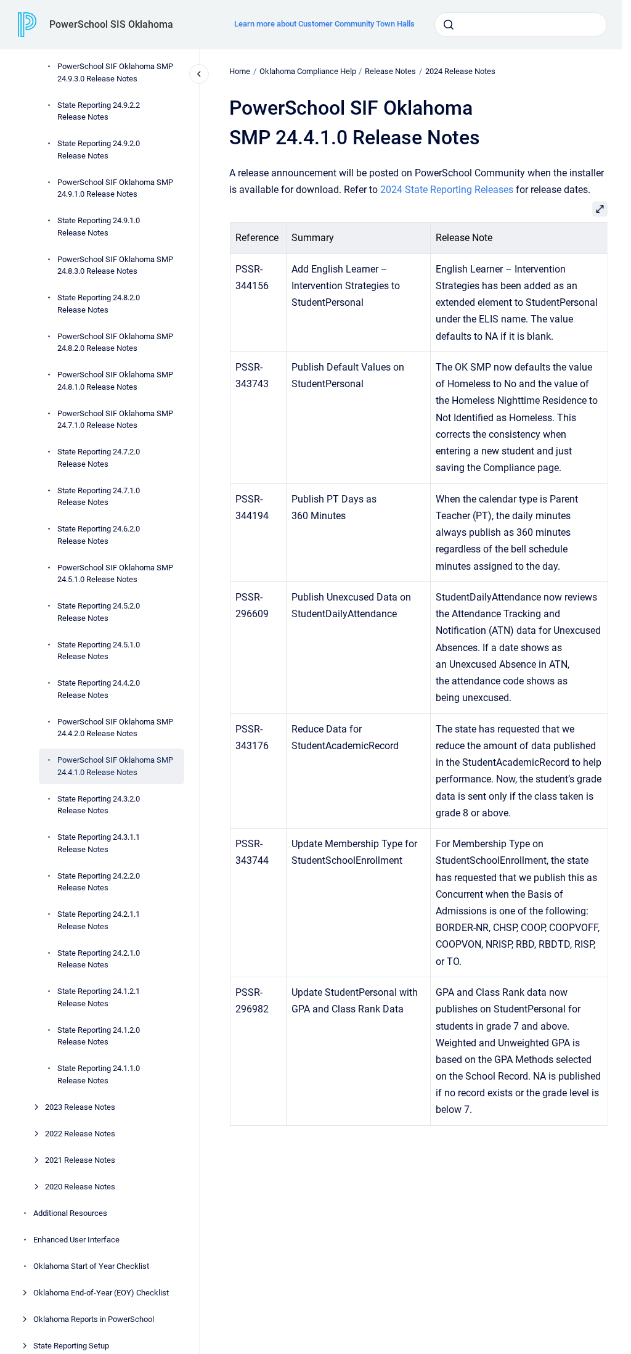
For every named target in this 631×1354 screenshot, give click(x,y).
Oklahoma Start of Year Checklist (91, 1266)
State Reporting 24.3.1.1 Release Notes (98, 843)
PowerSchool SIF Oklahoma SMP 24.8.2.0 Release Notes (115, 342)
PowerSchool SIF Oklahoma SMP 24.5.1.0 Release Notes (115, 574)
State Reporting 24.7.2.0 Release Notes (98, 458)
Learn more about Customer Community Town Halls (324, 23)
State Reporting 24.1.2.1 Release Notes (98, 997)
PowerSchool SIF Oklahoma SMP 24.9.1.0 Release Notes (115, 188)
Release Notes (390, 71)
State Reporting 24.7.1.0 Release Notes (98, 496)
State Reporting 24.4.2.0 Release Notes (98, 689)
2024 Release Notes (460, 71)
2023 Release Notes (80, 1107)
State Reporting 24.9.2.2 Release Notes (98, 111)
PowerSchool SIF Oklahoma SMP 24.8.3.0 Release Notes (115, 265)
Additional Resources (70, 1213)
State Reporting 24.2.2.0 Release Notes (98, 882)
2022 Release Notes (80, 1133)
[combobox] (520, 24)
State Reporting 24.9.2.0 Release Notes (98, 149)
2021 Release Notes (80, 1160)
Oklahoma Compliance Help (307, 71)
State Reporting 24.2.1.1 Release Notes (98, 920)
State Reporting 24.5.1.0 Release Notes (98, 651)
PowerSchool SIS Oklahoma (111, 24)
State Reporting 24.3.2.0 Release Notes (98, 805)
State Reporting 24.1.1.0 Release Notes (98, 1074)
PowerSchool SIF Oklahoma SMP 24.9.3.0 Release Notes (115, 72)
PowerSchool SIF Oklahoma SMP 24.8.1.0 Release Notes (115, 381)
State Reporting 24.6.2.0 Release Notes (98, 535)
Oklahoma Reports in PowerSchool (93, 1319)
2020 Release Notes (80, 1186)
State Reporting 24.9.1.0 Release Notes (98, 226)
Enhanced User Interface (76, 1239)
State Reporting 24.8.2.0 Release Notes (98, 303)
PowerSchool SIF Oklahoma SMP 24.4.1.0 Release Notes (115, 766)
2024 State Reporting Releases (446, 189)
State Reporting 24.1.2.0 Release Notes (98, 1036)
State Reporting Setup (71, 1345)
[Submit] (448, 25)
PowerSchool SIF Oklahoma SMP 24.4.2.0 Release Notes (115, 728)
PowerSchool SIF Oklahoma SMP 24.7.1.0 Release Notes (115, 419)
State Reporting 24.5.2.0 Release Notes (98, 612)
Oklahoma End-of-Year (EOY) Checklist (101, 1292)
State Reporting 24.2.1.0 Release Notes (98, 959)
